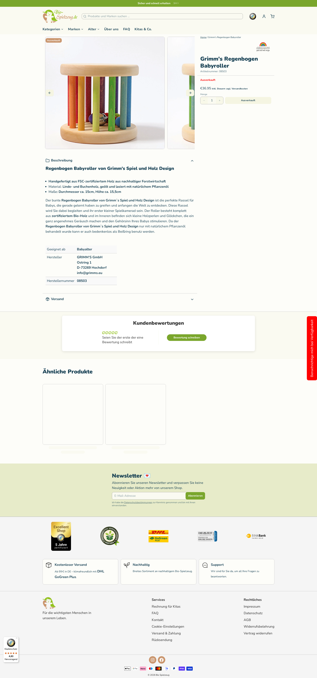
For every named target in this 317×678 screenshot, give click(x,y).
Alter (92, 29)
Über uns (111, 29)
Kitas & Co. (143, 29)
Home (203, 37)
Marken (74, 29)
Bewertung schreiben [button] (187, 337)
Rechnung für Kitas (166, 606)
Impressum (252, 606)
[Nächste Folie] (190, 93)
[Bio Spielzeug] (60, 16)
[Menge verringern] (204, 100)
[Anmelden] (262, 16)
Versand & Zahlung (166, 633)
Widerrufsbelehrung (259, 626)
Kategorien (51, 29)
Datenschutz (253, 613)
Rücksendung (162, 640)
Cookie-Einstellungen (168, 626)
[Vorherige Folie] (50, 93)
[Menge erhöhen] (219, 100)
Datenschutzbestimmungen (138, 502)
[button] (248, 100)
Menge (203, 94)
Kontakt (157, 620)
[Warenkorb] (270, 16)
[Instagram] (152, 660)
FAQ (126, 29)
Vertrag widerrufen (258, 633)
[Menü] (17, 639)
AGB (247, 620)
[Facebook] (161, 660)
